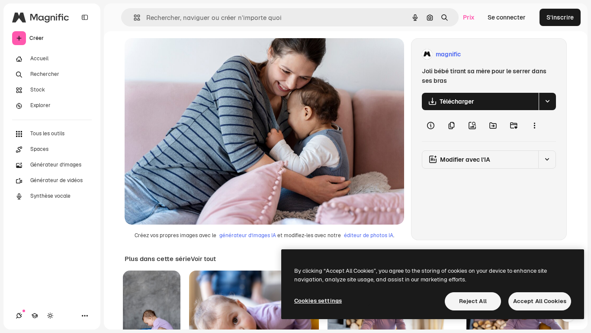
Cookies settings (318, 300)
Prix (469, 17)
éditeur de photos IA (368, 235)
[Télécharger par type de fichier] (547, 101)
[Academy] (35, 316)
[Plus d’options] (534, 125)
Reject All (473, 301)
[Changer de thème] (50, 316)
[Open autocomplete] (133, 17)
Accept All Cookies (539, 301)
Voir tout (203, 259)
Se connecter (507, 17)
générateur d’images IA (247, 235)
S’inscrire (560, 17)
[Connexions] (19, 316)
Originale (182, 54)
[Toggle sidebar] (85, 17)
